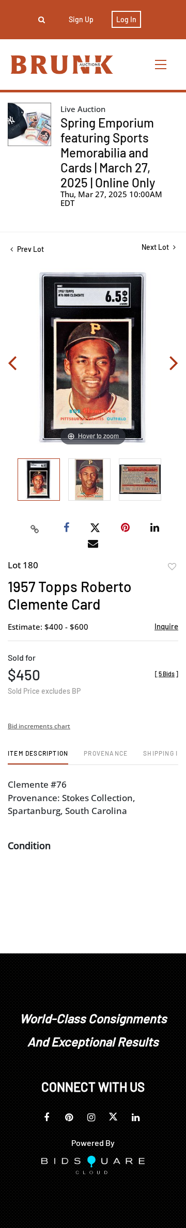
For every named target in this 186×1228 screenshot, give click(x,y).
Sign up (81, 19)
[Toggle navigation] (161, 64)
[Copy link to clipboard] (35, 528)
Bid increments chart (39, 726)
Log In (126, 19)
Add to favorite (172, 566)
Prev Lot (30, 249)
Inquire (166, 626)
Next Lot (156, 247)
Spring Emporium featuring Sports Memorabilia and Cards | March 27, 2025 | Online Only (107, 152)
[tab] (38, 756)
